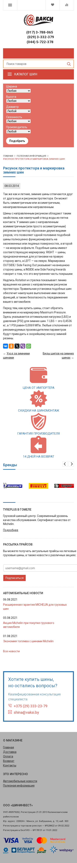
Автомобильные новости (20, 781)
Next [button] (71, 464)
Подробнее (10, 530)
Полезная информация (31, 156)
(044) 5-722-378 (40, 42)
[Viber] (22, 346)
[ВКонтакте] (5, 346)
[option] (13, 486)
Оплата (8, 756)
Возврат (8, 761)
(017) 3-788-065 (39, 32)
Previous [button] (65, 464)
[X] (17, 346)
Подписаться (14, 578)
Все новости (11, 651)
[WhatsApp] (28, 346)
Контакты (9, 765)
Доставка (9, 752)
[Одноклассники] (11, 346)
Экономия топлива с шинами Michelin (28, 641)
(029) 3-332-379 (40, 37)
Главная (8, 747)
